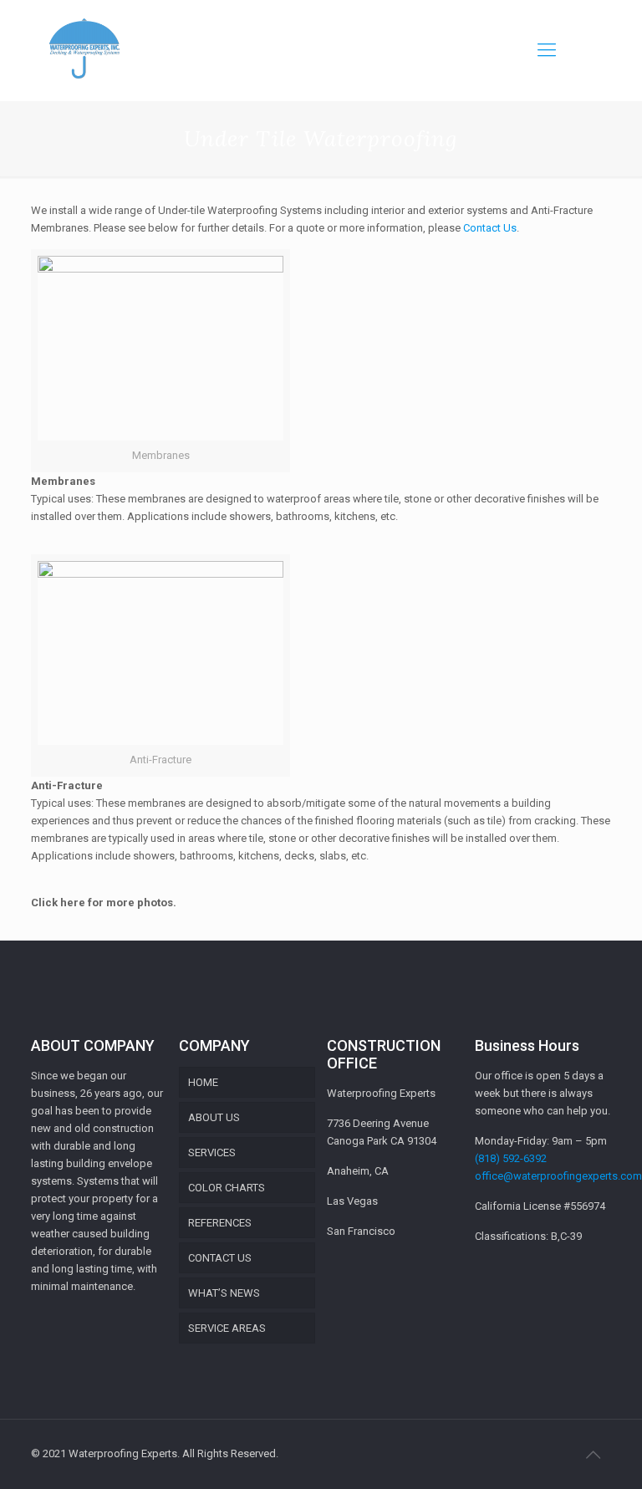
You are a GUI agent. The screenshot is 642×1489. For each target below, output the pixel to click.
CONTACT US (220, 1258)
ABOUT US (214, 1117)
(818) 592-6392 (511, 1158)
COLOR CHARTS (226, 1187)
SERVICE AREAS (227, 1328)
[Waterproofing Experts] (84, 50)
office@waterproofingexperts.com (558, 1176)
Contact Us (490, 228)
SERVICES (212, 1152)
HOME (203, 1082)
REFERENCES (220, 1222)
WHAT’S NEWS (224, 1293)
